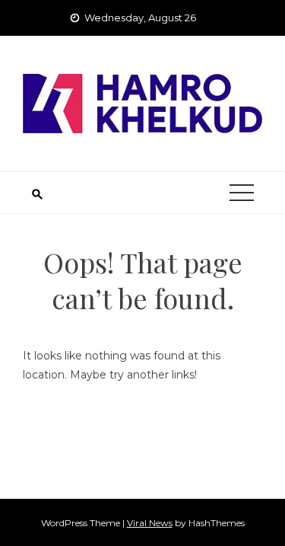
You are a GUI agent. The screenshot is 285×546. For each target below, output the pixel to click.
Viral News (150, 522)
